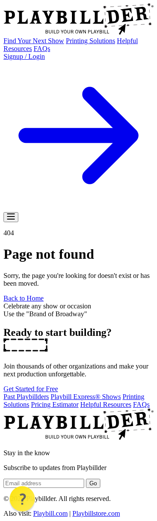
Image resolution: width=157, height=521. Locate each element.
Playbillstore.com (96, 513)
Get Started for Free (30, 388)
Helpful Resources (105, 404)
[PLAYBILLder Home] (78, 33)
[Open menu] (10, 217)
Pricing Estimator (54, 404)
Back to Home (23, 298)
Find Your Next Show (33, 40)
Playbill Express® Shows (86, 396)
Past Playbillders (26, 396)
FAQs (42, 48)
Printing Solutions (90, 40)
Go (93, 483)
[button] (22, 498)
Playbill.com (50, 513)
